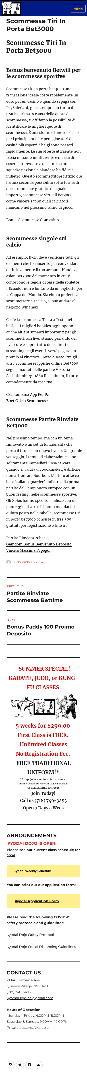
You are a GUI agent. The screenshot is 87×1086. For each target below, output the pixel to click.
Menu (78, 8)
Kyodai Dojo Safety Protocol (30, 935)
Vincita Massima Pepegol (28, 550)
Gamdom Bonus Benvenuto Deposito (39, 544)
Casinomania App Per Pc (27, 394)
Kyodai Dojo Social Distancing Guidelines (41, 947)
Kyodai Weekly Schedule (33, 871)
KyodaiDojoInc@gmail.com (30, 998)
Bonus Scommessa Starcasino (32, 220)
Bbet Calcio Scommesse (27, 400)
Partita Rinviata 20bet (25, 538)
